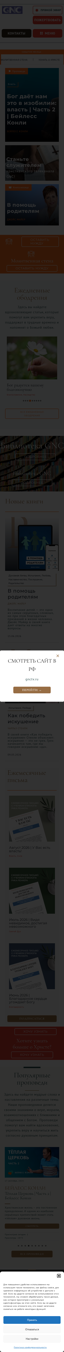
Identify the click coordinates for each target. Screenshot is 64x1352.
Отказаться (32, 1329)
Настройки (32, 1338)
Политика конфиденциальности (30, 1347)
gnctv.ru (32, 679)
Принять (32, 1320)
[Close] (58, 656)
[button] (59, 1276)
